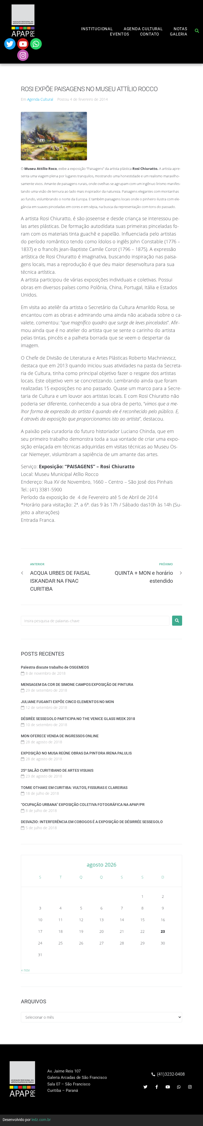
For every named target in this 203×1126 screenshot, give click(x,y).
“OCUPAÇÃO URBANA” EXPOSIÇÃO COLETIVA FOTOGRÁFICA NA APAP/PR (83, 804)
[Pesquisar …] (197, 32)
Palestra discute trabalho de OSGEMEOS (55, 667)
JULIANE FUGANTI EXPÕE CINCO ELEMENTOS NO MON (67, 702)
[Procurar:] (95, 621)
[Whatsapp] (35, 44)
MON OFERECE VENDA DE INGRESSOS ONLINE (60, 736)
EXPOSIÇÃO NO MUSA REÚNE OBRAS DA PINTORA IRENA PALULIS (76, 753)
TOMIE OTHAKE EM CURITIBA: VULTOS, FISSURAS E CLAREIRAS (74, 787)
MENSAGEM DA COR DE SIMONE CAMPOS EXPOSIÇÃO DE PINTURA (77, 684)
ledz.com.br (41, 1120)
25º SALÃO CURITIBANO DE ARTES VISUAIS (57, 770)
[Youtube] (23, 44)
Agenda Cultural (40, 99)
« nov (25, 970)
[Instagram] (23, 55)
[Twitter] (10, 44)
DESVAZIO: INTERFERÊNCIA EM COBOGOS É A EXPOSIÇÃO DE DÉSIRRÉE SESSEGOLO (92, 822)
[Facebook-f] (157, 1087)
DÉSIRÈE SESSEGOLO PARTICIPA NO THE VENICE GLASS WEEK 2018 (78, 719)
